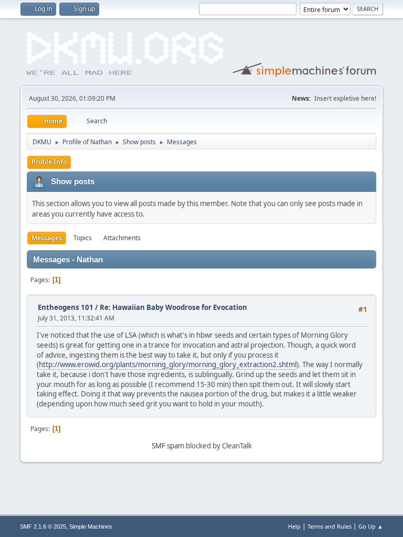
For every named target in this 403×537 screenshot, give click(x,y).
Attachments (122, 237)
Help (294, 526)
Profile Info (49, 161)
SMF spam (168, 445)
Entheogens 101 (65, 307)
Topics (82, 237)
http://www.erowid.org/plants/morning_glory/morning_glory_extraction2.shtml (167, 364)
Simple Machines (90, 526)
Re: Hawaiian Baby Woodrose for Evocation (173, 307)
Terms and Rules (329, 526)
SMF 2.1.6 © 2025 (43, 526)
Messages (46, 237)
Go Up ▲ (370, 526)
